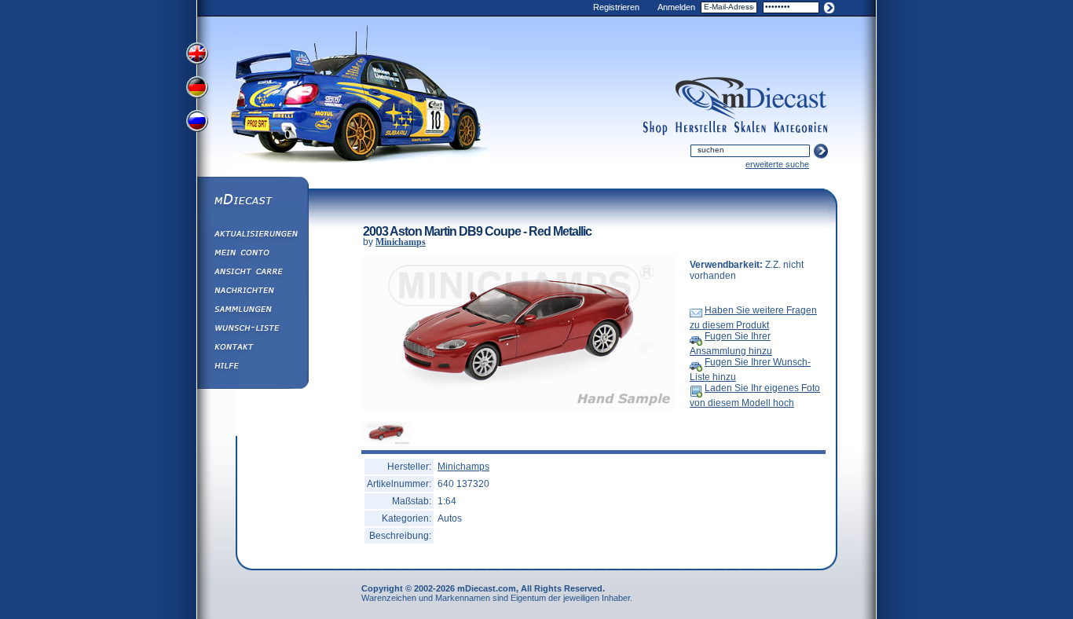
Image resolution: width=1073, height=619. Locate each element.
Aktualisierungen (252, 235)
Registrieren (616, 7)
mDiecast (252, 201)
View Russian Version (199, 124)
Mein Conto (252, 254)
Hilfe (252, 367)
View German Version (199, 89)
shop (655, 128)
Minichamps (400, 241)
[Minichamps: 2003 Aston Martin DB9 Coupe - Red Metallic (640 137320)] (520, 406)
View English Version (199, 53)
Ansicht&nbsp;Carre (252, 273)
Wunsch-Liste (252, 330)
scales (750, 128)
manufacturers (701, 128)
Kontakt (252, 349)
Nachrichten (252, 292)
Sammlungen (252, 311)
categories (800, 128)
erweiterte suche (777, 164)
